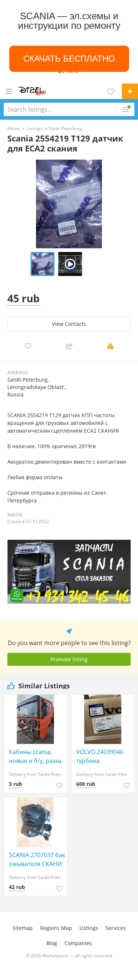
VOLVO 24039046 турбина (99, 756)
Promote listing (69, 659)
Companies (78, 943)
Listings (88, 927)
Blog (51, 943)
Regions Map (56, 927)
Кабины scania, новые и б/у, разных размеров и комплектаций (38, 756)
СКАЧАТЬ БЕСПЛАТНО (69, 59)
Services (116, 927)
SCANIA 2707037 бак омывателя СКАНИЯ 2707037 (37, 859)
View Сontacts (69, 323)
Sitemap (23, 927)
